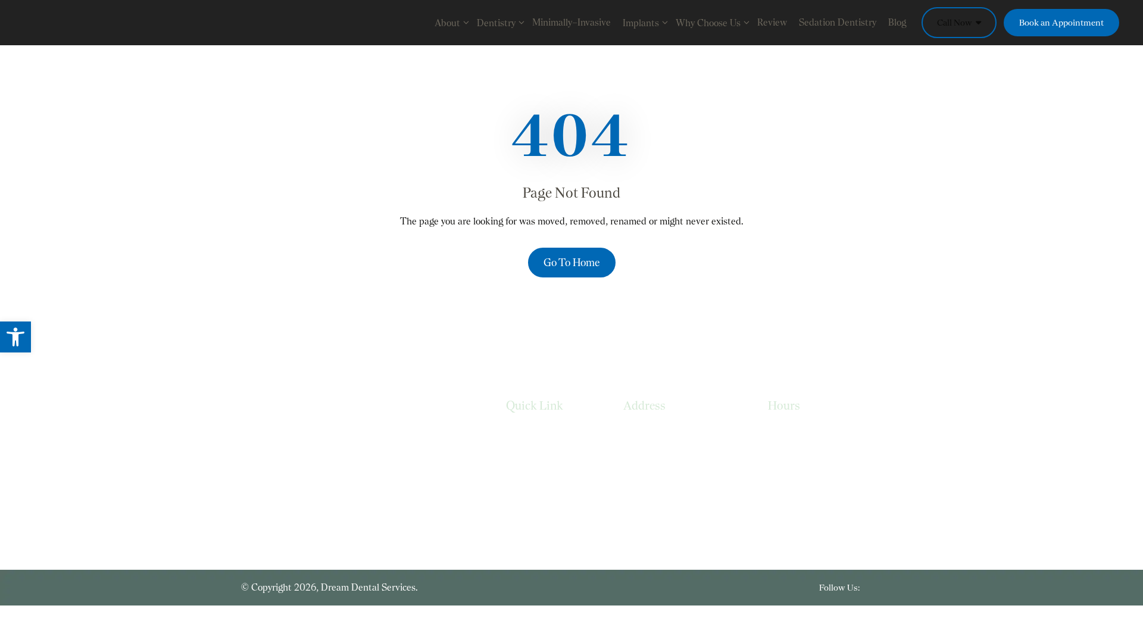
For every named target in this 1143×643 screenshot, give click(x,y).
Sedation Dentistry (837, 22)
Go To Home (572, 262)
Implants (641, 23)
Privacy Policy (533, 457)
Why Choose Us (708, 23)
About (447, 23)
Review (772, 22)
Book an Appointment (1061, 22)
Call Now (955, 22)
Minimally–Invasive (571, 22)
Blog (897, 22)
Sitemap (523, 505)
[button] (15, 337)
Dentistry (496, 23)
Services (523, 433)
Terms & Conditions (547, 481)
